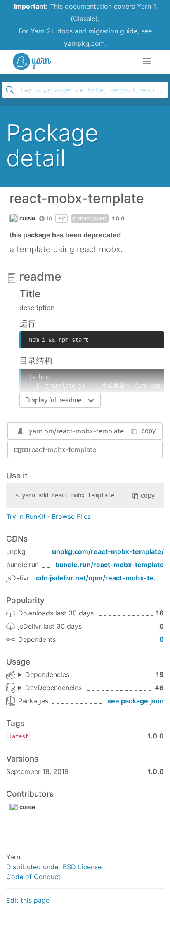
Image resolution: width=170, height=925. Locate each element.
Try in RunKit (26, 516)
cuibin (27, 219)
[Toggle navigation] (147, 61)
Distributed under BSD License (54, 867)
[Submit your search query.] (10, 90)
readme (40, 277)
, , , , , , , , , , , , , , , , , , (43, 674)
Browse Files (71, 516)
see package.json (135, 701)
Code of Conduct (33, 877)
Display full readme (53, 400)
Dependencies (47, 674)
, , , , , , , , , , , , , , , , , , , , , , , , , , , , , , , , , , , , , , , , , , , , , (50, 688)
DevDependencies (53, 688)
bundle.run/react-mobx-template (109, 565)
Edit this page (28, 900)
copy (149, 430)
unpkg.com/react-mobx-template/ (108, 551)
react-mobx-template (62, 449)
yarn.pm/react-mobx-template (76, 431)
